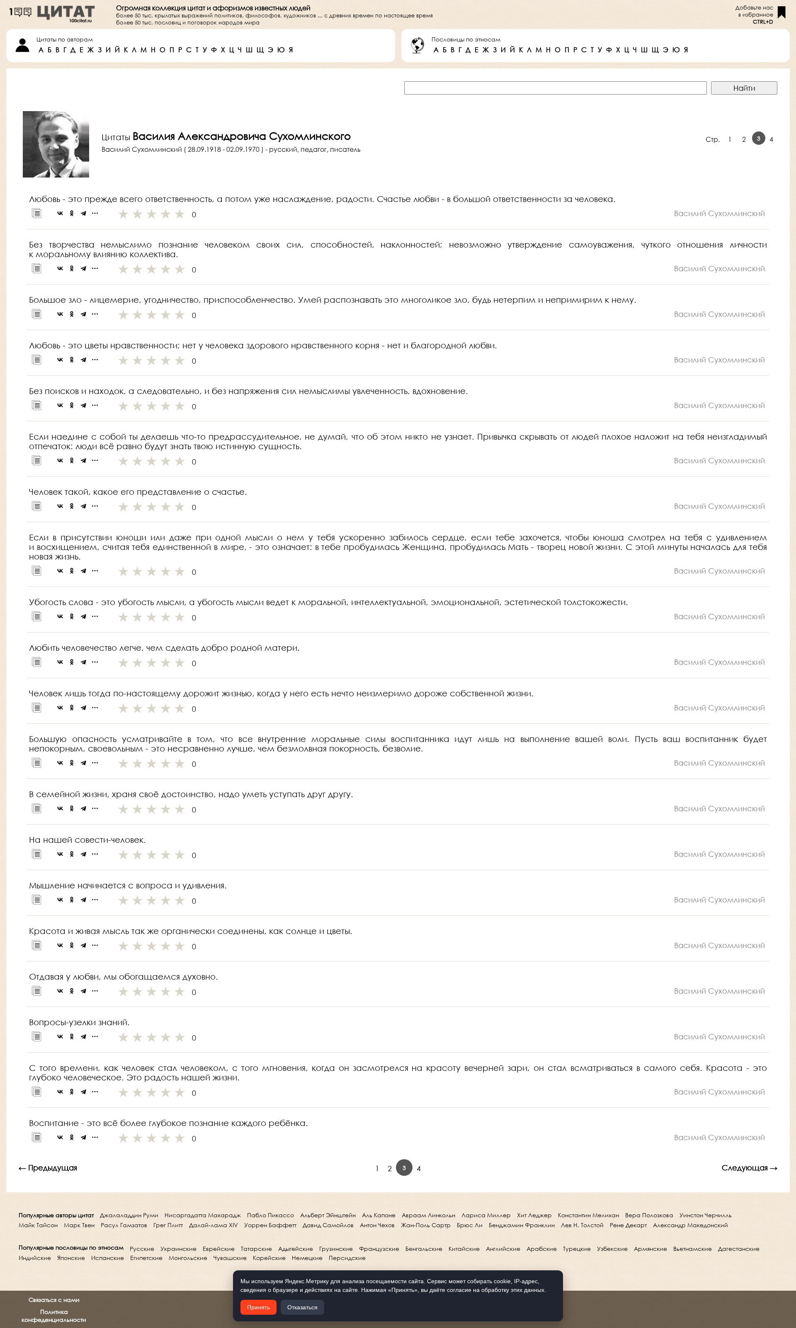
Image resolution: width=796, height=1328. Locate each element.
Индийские (35, 1258)
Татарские (256, 1249)
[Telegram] (83, 213)
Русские (142, 1249)
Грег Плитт (168, 1225)
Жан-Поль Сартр (426, 1225)
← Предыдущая (48, 1167)
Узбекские (612, 1249)
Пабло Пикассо (270, 1215)
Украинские (178, 1249)
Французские (379, 1249)
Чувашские (230, 1258)
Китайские (464, 1249)
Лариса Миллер (486, 1215)
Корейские (269, 1258)
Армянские (650, 1249)
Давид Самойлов (328, 1225)
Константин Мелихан (588, 1215)
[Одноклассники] (72, 213)
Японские (71, 1258)
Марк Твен (79, 1225)
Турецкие (577, 1249)
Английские (503, 1249)
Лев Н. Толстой (582, 1225)
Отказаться (302, 1307)
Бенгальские (423, 1249)
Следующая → (749, 1167)
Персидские (347, 1258)
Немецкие (307, 1258)
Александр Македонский (690, 1225)
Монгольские (188, 1258)
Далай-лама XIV (213, 1225)
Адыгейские (295, 1249)
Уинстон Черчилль (706, 1215)
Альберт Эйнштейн (328, 1215)
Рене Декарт (628, 1225)
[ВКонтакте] (60, 213)
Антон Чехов (377, 1225)
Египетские (146, 1258)
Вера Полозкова (649, 1215)
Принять (258, 1307)
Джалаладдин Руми (129, 1215)
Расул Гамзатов (124, 1225)
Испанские (107, 1258)
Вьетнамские (692, 1249)
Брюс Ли (470, 1225)
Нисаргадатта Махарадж (203, 1215)
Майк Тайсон (38, 1225)
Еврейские (219, 1249)
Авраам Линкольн (428, 1215)
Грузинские (336, 1249)
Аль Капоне (379, 1215)
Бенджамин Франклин (522, 1225)
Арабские (542, 1249)
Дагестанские (739, 1249)
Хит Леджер (534, 1215)
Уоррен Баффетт (270, 1225)
